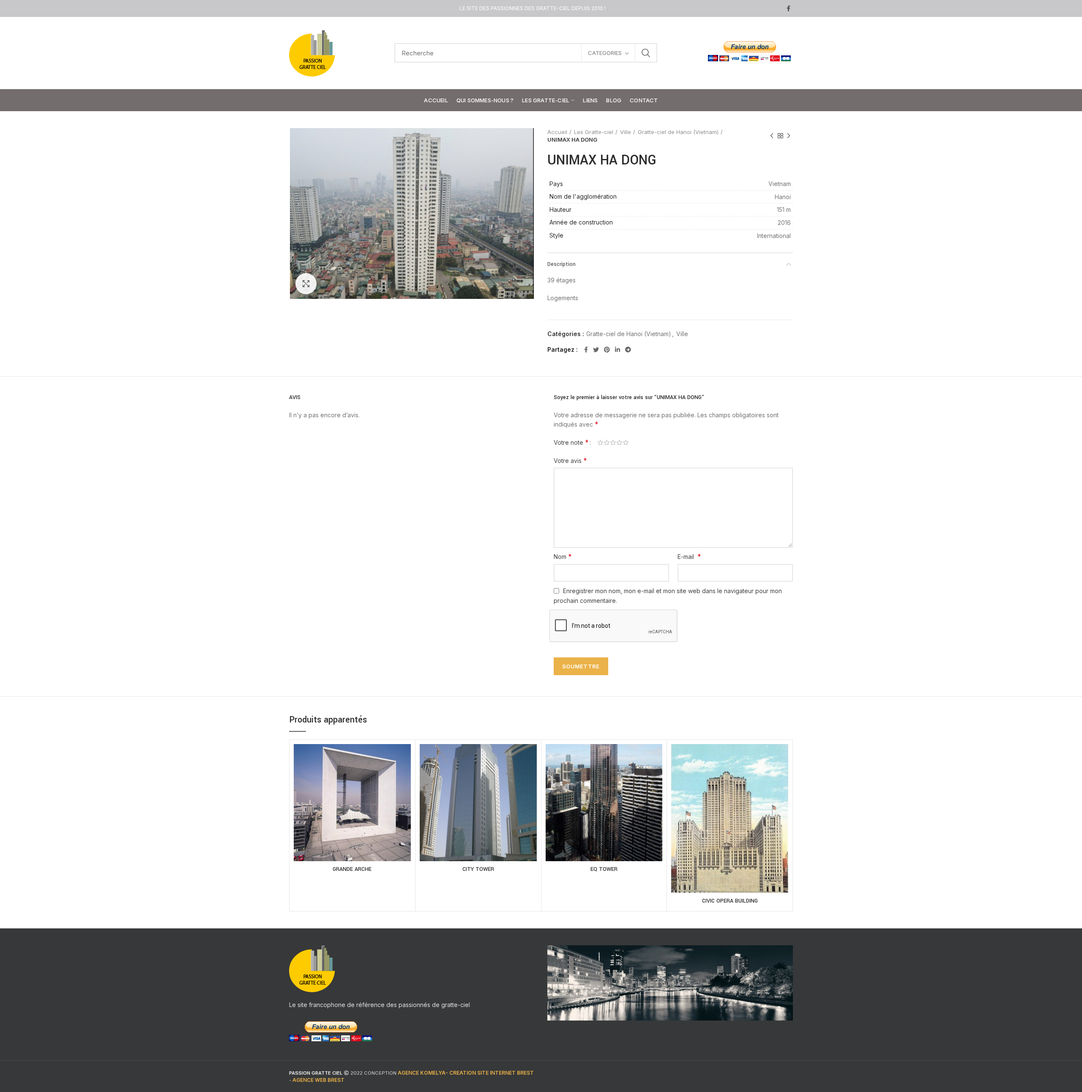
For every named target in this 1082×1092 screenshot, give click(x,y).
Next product (788, 135)
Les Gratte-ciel (593, 132)
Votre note (571, 442)
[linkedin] (617, 349)
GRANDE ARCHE (352, 869)
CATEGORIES (605, 52)
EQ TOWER (604, 869)
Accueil (557, 132)
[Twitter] (595, 349)
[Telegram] (628, 349)
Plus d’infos (352, 812)
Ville (625, 132)
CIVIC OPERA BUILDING (730, 901)
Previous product (772, 135)
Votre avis (570, 460)
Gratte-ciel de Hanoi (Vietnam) (678, 132)
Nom (563, 556)
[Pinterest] (606, 349)
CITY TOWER (478, 869)
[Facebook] (788, 8)
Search (645, 53)
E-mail (689, 556)
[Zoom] (306, 283)
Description (561, 264)
